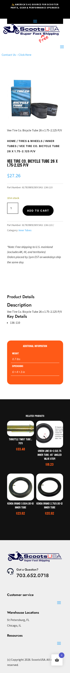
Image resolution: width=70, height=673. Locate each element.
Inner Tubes (25, 230)
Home (11, 141)
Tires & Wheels (30, 141)
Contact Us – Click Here (16, 55)
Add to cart (38, 210)
